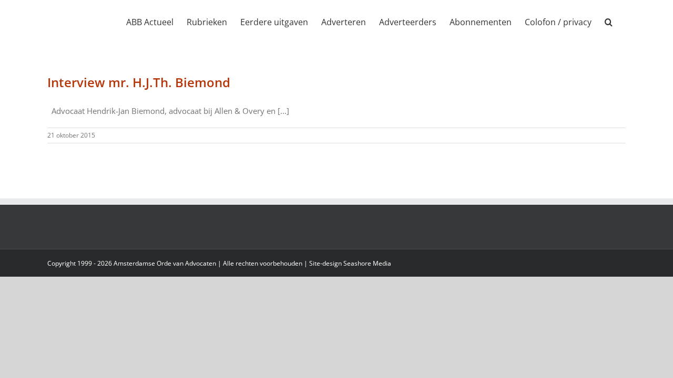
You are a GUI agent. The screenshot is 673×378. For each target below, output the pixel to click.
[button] (609, 22)
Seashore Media (367, 263)
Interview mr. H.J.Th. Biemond (138, 82)
